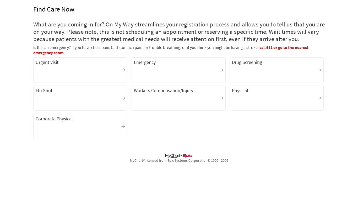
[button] (80, 69)
